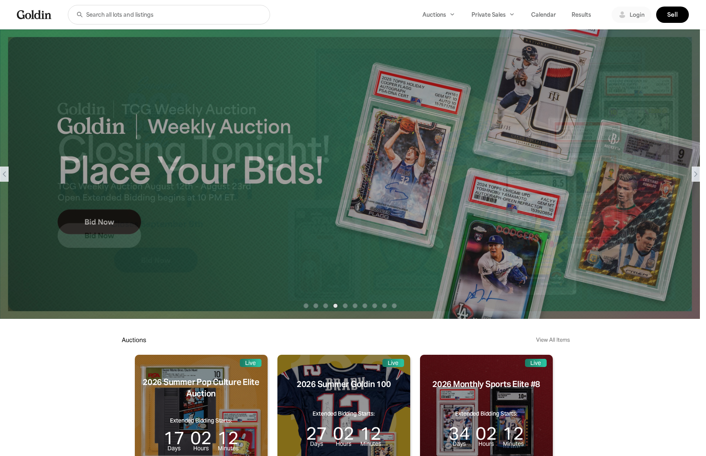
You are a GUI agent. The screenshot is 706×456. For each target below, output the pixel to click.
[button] (79, 14)
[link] (34, 14)
